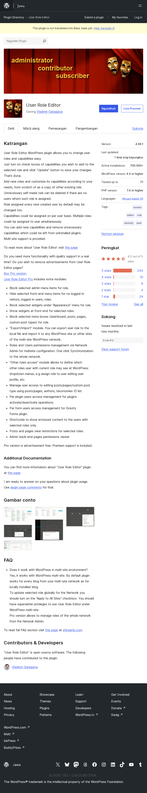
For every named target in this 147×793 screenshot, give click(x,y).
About (8, 694)
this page (71, 247)
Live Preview (132, 108)
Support (81, 701)
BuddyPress (14, 747)
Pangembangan (87, 128)
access (137, 207)
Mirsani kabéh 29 (132, 198)
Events (116, 701)
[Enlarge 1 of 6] (27, 512)
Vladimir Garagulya (50, 112)
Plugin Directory (14, 17)
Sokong (137, 128)
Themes (45, 701)
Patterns (46, 715)
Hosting (9, 708)
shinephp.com (72, 630)
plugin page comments (26, 487)
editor (130, 215)
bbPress (11, 741)
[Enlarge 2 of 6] (27, 530)
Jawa (16, 765)
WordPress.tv (86, 715)
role (139, 215)
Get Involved (120, 694)
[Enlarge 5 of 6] (58, 524)
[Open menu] (141, 5)
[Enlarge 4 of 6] (58, 512)
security (128, 223)
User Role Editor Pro (18, 279)
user (139, 223)
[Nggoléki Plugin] (44, 41)
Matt (9, 734)
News (8, 701)
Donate (118, 708)
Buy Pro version (15, 273)
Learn (79, 694)
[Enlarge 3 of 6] (27, 545)
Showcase (47, 694)
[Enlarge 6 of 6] (89, 512)
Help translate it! (104, 28)
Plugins (44, 708)
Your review (109, 304)
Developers (83, 708)
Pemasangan (57, 128)
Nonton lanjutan (112, 234)
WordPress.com (17, 727)
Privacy (9, 715)
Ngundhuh (109, 108)
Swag (117, 715)
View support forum (115, 349)
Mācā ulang (31, 128)
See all (138, 304)
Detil (11, 128)
